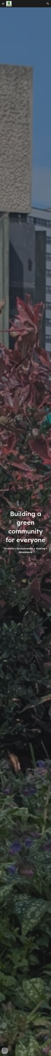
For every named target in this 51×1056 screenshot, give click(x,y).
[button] (3, 3)
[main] (25, 531)
